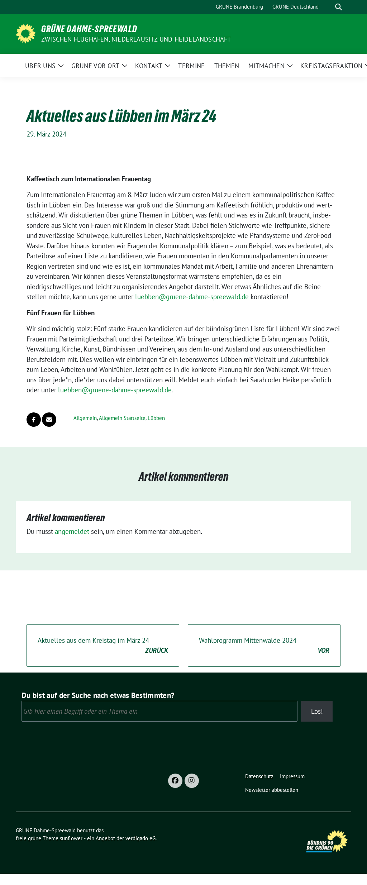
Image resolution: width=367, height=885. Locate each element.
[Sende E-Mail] (49, 419)
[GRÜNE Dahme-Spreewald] (25, 33)
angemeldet (72, 531)
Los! (317, 711)
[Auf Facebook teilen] (34, 419)
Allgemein (85, 418)
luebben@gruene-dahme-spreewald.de (192, 296)
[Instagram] (192, 781)
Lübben (156, 418)
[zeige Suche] (338, 7)
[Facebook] (175, 781)
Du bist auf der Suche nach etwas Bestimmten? (98, 695)
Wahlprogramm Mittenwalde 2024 (264, 645)
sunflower (71, 838)
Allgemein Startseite (122, 418)
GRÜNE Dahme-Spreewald (89, 29)
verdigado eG (140, 838)
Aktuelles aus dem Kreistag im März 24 (103, 645)
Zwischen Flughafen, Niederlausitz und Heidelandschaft (136, 39)
